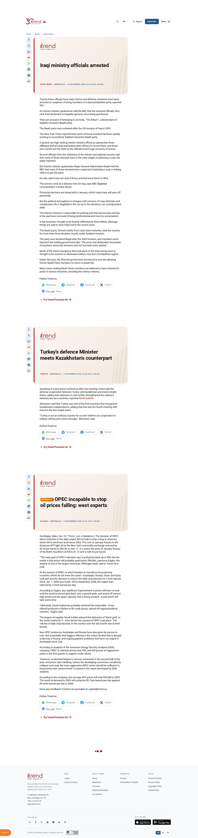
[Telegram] (53, 822)
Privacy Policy (154, 782)
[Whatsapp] (29, 822)
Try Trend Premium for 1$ (57, 299)
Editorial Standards (100, 790)
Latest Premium (71, 782)
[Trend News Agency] (34, 776)
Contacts (96, 786)
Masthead (96, 782)
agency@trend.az (34, 804)
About (94, 778)
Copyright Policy (155, 786)
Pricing (123, 778)
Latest (67, 778)
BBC (42, 105)
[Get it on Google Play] (162, 822)
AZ (163, 833)
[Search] (117, 21)
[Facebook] (35, 822)
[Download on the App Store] (143, 822)
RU (168, 833)
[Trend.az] (36, 21)
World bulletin (86, 398)
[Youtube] (47, 822)
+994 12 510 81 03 (34, 801)
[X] (41, 822)
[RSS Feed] (65, 822)
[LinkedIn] (59, 822)
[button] (28, 39)
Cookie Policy (153, 790)
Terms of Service (155, 778)
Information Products (129, 782)
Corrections (97, 794)
